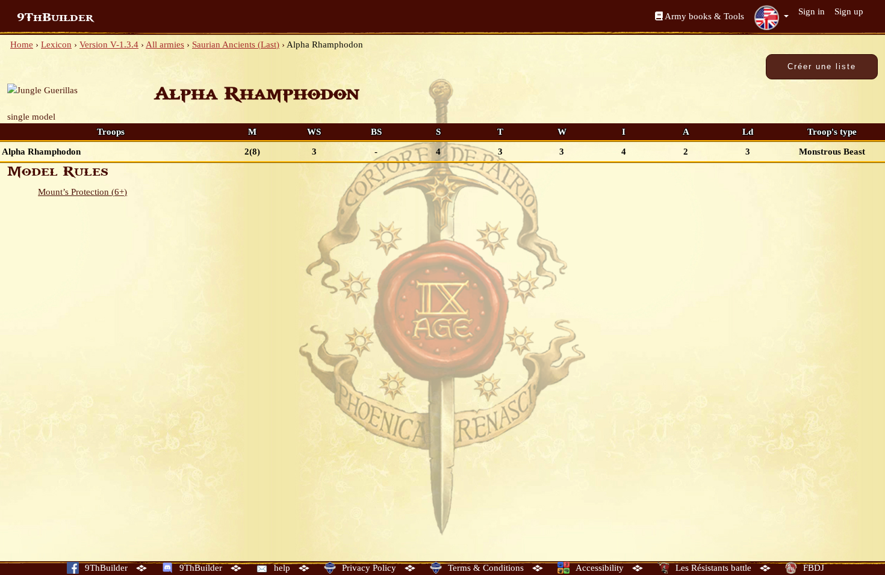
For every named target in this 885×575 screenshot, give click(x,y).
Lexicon (56, 44)
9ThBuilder (55, 17)
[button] (771, 17)
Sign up (848, 11)
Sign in (811, 11)
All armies (165, 44)
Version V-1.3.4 (108, 44)
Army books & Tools (703, 16)
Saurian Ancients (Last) (235, 44)
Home (21, 44)
